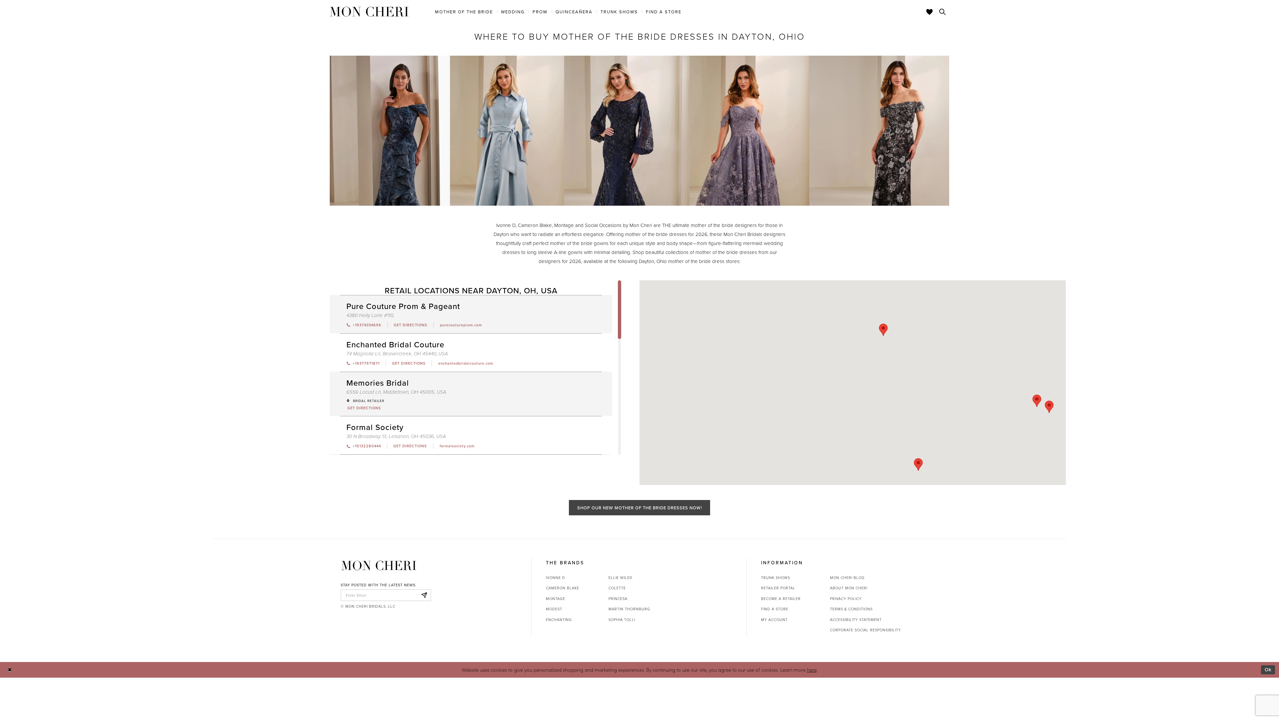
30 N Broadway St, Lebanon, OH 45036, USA (396, 436)
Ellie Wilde (621, 577)
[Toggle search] (942, 11)
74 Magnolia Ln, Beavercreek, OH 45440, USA (397, 354)
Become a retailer (781, 598)
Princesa (618, 598)
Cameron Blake (562, 587)
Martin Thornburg (629, 608)
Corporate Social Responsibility (865, 629)
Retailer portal (778, 587)
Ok (1268, 669)
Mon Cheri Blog (847, 577)
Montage (555, 598)
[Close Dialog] (10, 670)
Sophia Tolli (622, 619)
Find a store (774, 608)
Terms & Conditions (851, 608)
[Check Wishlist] (929, 11)
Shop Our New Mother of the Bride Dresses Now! (639, 508)
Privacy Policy (846, 598)
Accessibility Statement (856, 619)
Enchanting (559, 619)
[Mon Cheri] (378, 565)
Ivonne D (555, 577)
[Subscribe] (424, 595)
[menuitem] (464, 11)
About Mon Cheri (848, 587)
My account (774, 619)
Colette (617, 587)
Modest (554, 608)
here (812, 669)
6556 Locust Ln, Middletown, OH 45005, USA (396, 392)
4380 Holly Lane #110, (370, 315)
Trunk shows (775, 577)
